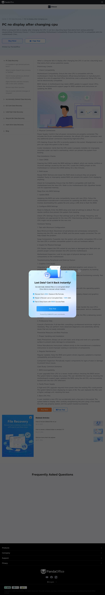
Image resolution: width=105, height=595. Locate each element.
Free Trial (52, 309)
